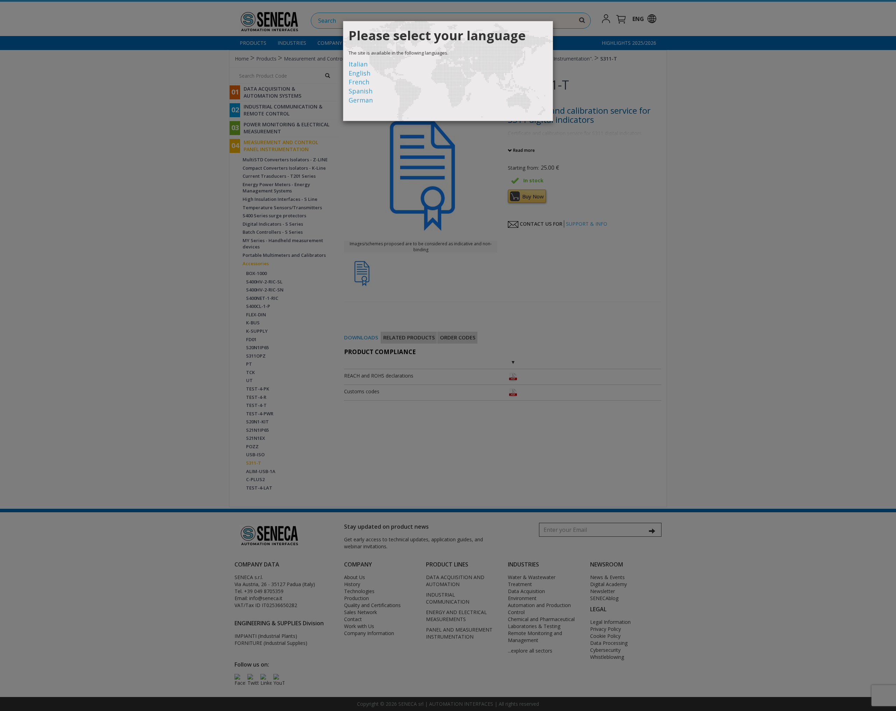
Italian (358, 64)
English (359, 73)
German (361, 100)
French (359, 82)
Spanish (360, 91)
